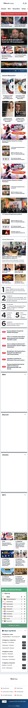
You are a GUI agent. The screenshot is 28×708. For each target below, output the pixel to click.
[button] (25, 64)
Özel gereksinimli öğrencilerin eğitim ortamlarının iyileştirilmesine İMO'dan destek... (20, 563)
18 (23, 44)
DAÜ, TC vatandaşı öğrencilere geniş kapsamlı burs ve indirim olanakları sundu (16, 338)
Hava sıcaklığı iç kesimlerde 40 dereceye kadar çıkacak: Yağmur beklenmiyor (16, 345)
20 (26, 44)
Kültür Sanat (10, 304)
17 (22, 44)
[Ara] (23, 3)
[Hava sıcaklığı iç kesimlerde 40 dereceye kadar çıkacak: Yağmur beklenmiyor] (7, 554)
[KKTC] (25, 495)
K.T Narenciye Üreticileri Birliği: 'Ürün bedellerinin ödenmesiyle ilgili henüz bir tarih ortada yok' (16, 299)
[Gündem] (25, 454)
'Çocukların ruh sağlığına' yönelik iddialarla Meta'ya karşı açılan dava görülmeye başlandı (23, 316)
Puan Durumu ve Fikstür (8, 691)
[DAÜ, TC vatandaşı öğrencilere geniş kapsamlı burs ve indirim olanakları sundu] (20, 536)
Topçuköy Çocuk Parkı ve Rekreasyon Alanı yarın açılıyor (7, 579)
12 (15, 44)
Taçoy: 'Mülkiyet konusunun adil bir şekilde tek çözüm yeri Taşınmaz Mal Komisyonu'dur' (15, 291)
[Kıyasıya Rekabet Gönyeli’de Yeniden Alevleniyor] (7, 536)
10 (13, 44)
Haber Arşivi (19, 695)
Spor (3, 541)
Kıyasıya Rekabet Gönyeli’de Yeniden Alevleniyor (7, 544)
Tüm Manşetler (19, 691)
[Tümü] (25, 75)
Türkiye (24, 8)
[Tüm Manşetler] (25, 239)
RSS (5, 701)
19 (24, 44)
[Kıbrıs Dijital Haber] (9, 3)
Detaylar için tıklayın (14, 625)
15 (19, 44)
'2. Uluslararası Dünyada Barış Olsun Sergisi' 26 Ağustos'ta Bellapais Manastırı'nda (16, 308)
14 (18, 44)
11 (14, 44)
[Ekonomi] (25, 414)
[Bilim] (25, 374)
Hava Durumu (6, 688)
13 (17, 44)
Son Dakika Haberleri (7, 695)
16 (21, 44)
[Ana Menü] (25, 3)
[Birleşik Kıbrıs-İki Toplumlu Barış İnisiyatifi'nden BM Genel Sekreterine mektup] (20, 571)
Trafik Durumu (19, 688)
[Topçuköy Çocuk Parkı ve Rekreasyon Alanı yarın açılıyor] (7, 571)
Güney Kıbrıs (16, 8)
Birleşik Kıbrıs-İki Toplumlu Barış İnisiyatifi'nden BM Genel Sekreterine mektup (16, 353)
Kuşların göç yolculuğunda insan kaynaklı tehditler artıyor (15, 324)
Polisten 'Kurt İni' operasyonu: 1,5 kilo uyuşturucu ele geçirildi (10, 316)
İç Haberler (8, 287)
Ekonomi (5, 415)
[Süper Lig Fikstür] (25, 630)
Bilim (4, 374)
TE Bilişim (17, 706)
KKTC (9, 8)
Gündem (3, 8)
